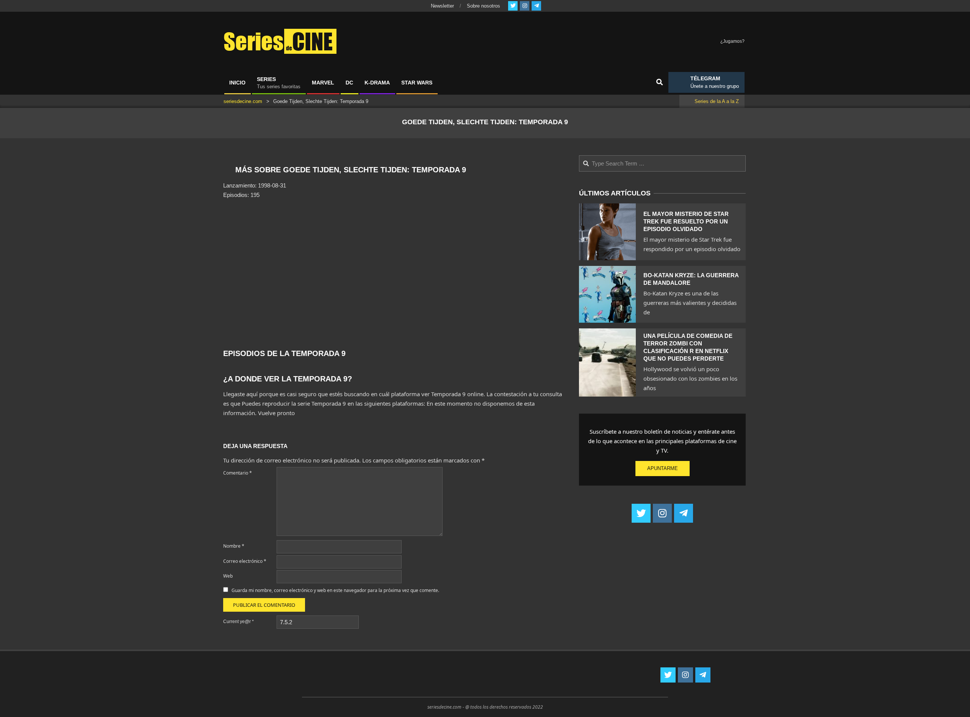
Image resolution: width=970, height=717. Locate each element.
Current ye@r (238, 621)
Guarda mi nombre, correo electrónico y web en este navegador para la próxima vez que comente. (335, 590)
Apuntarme (662, 468)
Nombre (233, 546)
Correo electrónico (244, 561)
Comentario (237, 473)
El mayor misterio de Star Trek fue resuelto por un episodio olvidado (686, 221)
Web (228, 576)
